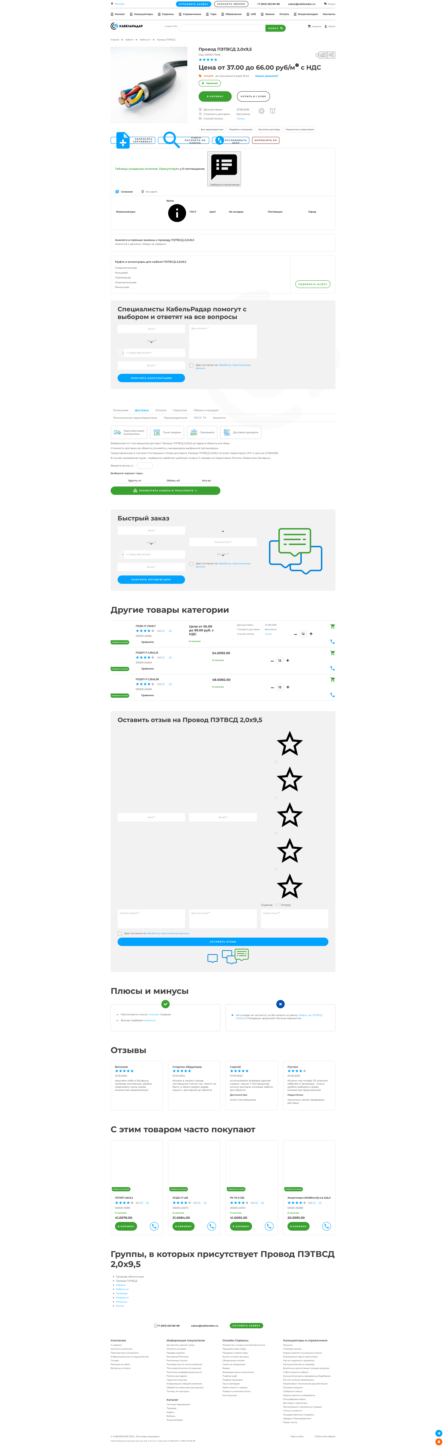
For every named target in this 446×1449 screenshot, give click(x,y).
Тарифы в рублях (176, 1352)
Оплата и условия (176, 1348)
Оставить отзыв (223, 941)
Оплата (284, 14)
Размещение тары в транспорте (300, 1356)
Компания (118, 1340)
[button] (121, 353)
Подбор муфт (229, 1376)
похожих (153, 1014)
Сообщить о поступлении (224, 184)
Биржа (226, 1368)
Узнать (241, 118)
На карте (151, 191)
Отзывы (115, 1360)
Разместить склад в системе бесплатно (243, 1345)
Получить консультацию (151, 378)
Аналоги (219, 417)
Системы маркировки (178, 1404)
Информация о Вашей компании (184, 1383)
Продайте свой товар (234, 1348)
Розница (121, 1301)
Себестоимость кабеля (295, 1372)
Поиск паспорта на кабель (195, 140)
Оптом (120, 1305)
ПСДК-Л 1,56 (180, 1197)
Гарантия (180, 410)
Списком (127, 191)
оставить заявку (246, 1325)
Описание (120, 410)
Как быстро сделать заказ (180, 1345)
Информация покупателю (186, 1340)
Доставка (142, 410)
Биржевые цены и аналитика (238, 1372)
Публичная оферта (177, 1376)
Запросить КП (266, 140)
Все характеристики (212, 129)
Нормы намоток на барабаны (299, 1395)
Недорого (122, 1297)
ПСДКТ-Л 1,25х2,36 (147, 679)
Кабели (120, 1285)
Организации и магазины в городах (302, 1406)
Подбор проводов (232, 1379)
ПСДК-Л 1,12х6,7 (146, 626)
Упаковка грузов (292, 1348)
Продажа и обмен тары (235, 1352)
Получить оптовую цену (151, 579)
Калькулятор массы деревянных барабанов (306, 1376)
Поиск (273, 28)
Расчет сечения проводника (298, 1379)
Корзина (316, 26)
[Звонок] (155, 1326)
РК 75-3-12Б (237, 1197)
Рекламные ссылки (177, 1360)
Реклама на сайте (120, 1364)
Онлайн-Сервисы (235, 1340)
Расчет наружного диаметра (298, 1360)
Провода (121, 1293)
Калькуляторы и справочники (305, 1340)
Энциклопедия (175, 1420)
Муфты (170, 1412)
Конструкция (229, 1395)
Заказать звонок (231, 4)
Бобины (171, 1416)
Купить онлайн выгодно (235, 1356)
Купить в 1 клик (253, 96)
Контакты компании (121, 1348)
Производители (175, 417)
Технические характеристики (135, 417)
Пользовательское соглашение (184, 1368)
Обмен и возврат (206, 410)
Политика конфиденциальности (184, 1372)
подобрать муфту (312, 284)
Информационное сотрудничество (130, 1356)
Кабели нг (122, 1289)
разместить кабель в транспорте (166, 490)
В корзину (215, 96)
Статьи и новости (292, 1410)
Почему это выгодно (178, 1391)
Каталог (172, 1399)
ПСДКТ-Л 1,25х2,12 (147, 652)
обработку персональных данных (168, 933)
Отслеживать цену (236, 140)
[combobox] (151, 338)
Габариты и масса (292, 1391)
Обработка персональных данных (185, 1387)
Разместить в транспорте (300, 129)
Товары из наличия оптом (236, 1391)
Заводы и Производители (297, 1418)
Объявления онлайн (233, 1360)
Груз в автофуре (231, 1383)
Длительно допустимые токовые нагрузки (306, 1368)
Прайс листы (290, 1422)
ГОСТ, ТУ (200, 417)
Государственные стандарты (298, 1414)
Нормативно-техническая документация (305, 1383)
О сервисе (116, 1345)
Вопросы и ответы (120, 1368)
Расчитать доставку (269, 129)
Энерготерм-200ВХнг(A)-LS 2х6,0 (309, 1197)
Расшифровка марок (294, 1399)
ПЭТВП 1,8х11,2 (124, 1197)
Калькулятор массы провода (298, 1364)
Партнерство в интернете (125, 1352)
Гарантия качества (177, 1379)
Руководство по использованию (184, 1364)
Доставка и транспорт (295, 1403)
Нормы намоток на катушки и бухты (302, 1352)
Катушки (288, 1345)
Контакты (329, 14)
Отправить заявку (194, 4)
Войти (332, 26)
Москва (119, 3)
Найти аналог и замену (235, 1387)
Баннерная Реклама (178, 1356)
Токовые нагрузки (293, 1387)
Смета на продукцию (233, 1364)
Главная (115, 39)
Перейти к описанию (240, 129)
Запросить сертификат (143, 140)
